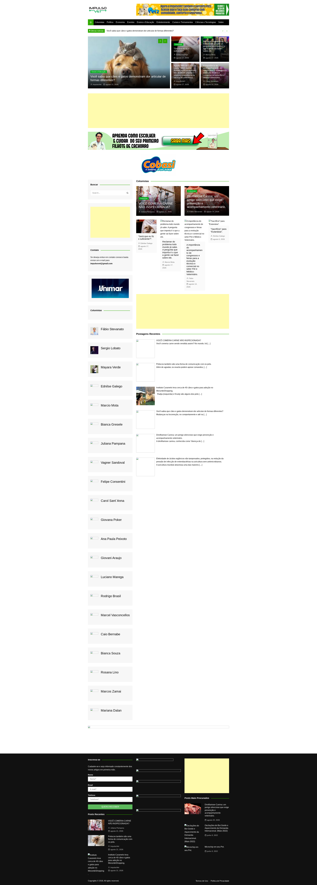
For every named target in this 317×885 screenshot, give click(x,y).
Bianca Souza (110, 653)
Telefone (91, 795)
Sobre (221, 22)
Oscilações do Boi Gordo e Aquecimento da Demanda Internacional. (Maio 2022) (216, 828)
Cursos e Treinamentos (182, 22)
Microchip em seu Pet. (214, 847)
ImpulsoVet (180, 81)
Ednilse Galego (182, 55)
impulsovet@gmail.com (101, 263)
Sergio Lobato (110, 348)
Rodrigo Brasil (111, 596)
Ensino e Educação (145, 22)
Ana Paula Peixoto (114, 539)
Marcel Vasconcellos (115, 615)
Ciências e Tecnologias (205, 22)
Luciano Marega (112, 577)
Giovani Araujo (111, 558)
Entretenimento (163, 22)
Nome (90, 775)
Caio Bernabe (110, 634)
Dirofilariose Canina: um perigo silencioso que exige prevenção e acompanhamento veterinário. (149, 31)
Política (110, 22)
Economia (120, 22)
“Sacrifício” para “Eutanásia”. (218, 230)
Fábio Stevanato (99, 84)
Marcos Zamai (111, 691)
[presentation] (223, 31)
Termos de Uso (202, 881)
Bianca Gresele (111, 424)
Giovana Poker (111, 520)
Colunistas (99, 22)
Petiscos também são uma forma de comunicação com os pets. (120, 839)
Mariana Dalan (111, 710)
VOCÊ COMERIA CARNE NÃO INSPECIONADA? (156, 205)
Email (90, 785)
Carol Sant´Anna (112, 501)
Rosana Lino (110, 672)
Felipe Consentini (113, 481)
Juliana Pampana (113, 443)
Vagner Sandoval (113, 462)
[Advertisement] (158, 110)
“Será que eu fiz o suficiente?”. (146, 237)
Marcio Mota (210, 55)
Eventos (130, 22)
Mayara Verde (111, 367)
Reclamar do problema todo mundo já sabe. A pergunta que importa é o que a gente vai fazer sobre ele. (214, 46)
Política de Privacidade (220, 881)
